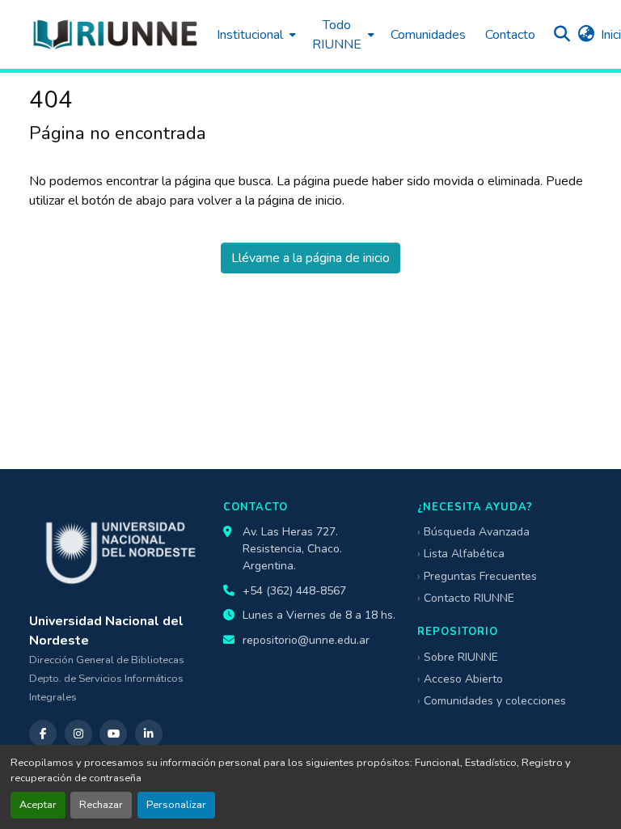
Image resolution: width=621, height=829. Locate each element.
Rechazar (101, 804)
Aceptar (38, 804)
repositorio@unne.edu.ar (306, 640)
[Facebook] (43, 733)
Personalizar (176, 804)
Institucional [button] (250, 35)
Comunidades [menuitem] (428, 35)
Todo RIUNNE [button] (336, 34)
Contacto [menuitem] (510, 35)
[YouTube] (113, 733)
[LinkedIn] (149, 733)
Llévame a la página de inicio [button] (310, 258)
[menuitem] (254, 34)
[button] (115, 34)
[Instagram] (78, 733)
